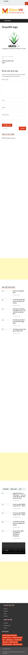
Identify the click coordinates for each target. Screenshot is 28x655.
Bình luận (5, 79)
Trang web (5, 114)
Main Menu (7, 20)
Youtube (5, 608)
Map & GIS (5, 642)
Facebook (6, 611)
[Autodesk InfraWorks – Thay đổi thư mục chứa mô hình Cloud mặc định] (7, 309)
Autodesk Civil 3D (7, 637)
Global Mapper (9, 639)
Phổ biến (5, 489)
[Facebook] (21, 4)
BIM (4, 639)
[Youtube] (19, 4)
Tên (3, 100)
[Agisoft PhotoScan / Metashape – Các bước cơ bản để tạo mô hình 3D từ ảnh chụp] (7, 493)
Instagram (6, 616)
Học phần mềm (17, 639)
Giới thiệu (6, 623)
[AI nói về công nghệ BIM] (7, 291)
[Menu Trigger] (26, 3)
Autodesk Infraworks (17, 637)
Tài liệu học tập (7, 625)
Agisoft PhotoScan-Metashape (9, 635)
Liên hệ (5, 628)
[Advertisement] (14, 268)
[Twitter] (23, 4)
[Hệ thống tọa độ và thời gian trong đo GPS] (7, 329)
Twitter (5, 613)
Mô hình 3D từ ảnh (13, 642)
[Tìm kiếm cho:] (14, 128)
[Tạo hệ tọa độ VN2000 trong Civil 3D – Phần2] (7, 513)
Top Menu (5, 1)
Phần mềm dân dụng (7, 644)
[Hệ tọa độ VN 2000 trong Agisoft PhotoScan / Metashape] (7, 531)
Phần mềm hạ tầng (17, 644)
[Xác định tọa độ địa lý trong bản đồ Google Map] (7, 320)
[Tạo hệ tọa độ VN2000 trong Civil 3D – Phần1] (7, 504)
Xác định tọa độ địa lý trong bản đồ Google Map (19, 321)
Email (4, 107)
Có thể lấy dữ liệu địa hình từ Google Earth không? (19, 301)
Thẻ (20, 489)
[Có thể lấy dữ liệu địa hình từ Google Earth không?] (7, 299)
